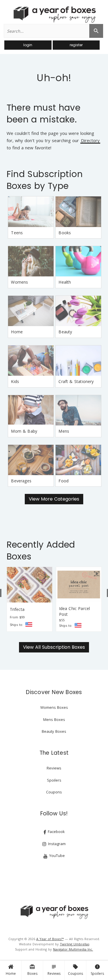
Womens (19, 282)
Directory (90, 140)
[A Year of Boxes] (54, 912)
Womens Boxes (54, 707)
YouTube (56, 855)
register (76, 44)
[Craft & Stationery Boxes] (78, 360)
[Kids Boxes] (31, 360)
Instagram (56, 843)
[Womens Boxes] (31, 261)
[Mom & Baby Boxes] (31, 410)
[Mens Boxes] (78, 410)
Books (64, 232)
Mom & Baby (24, 431)
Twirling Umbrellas (74, 944)
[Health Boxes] (78, 261)
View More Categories (54, 499)
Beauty (65, 331)
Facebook (56, 831)
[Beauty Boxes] (78, 311)
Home (11, 973)
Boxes (32, 970)
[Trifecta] (29, 584)
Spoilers (97, 970)
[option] (29, 599)
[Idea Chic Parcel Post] (78, 584)
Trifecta (17, 609)
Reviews (54, 970)
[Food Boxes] (78, 460)
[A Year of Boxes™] (54, 14)
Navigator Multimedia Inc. (73, 949)
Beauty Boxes (54, 731)
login (27, 44)
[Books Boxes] (78, 211)
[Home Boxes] (31, 311)
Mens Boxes (54, 719)
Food (63, 481)
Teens (17, 232)
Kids (15, 381)
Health (64, 282)
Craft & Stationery (76, 381)
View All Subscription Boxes (54, 647)
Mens (63, 431)
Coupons (75, 970)
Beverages (21, 481)
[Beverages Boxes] (31, 460)
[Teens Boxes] (31, 211)
